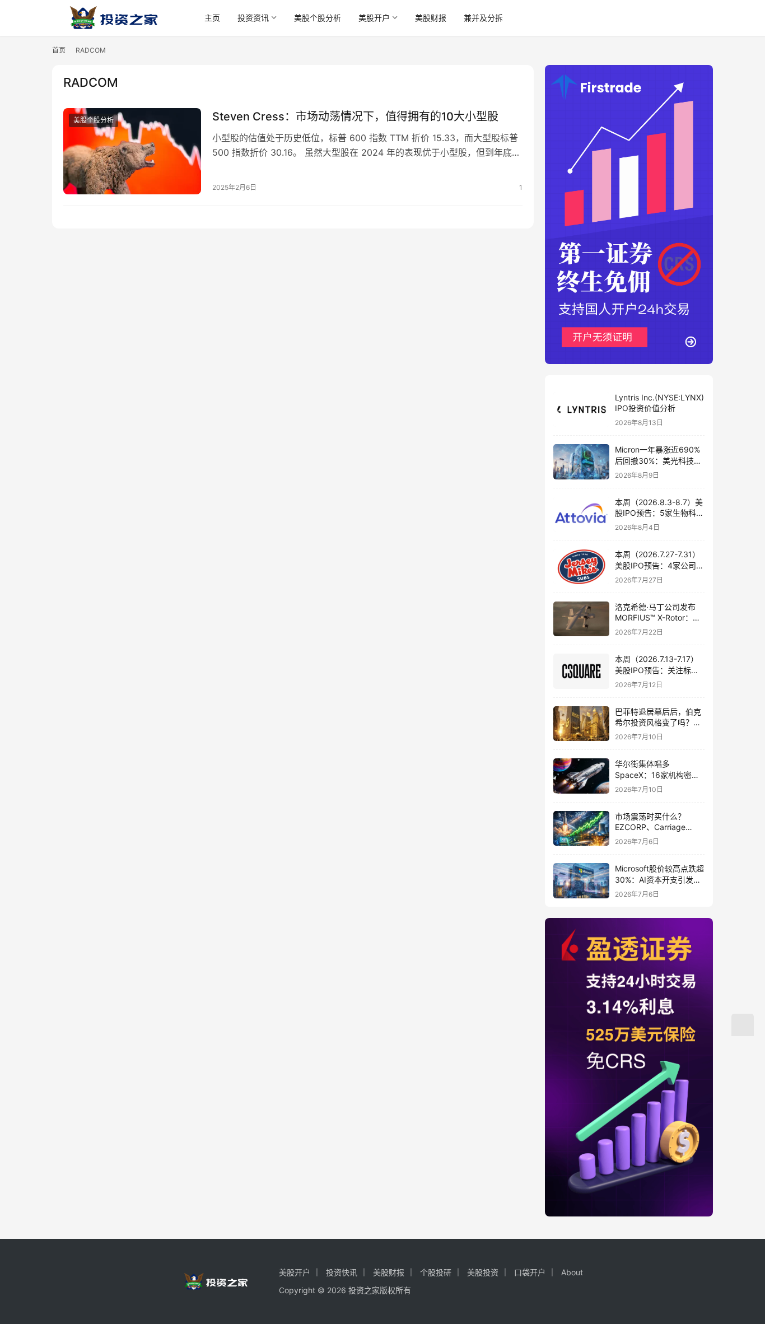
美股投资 (482, 1272)
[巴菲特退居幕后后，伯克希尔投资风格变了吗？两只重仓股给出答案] (581, 724)
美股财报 (430, 17)
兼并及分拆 (483, 17)
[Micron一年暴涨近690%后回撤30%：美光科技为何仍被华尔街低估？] (581, 461)
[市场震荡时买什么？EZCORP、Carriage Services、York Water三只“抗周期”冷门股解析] (581, 828)
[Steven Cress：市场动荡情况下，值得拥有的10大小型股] (132, 151)
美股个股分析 (317, 17)
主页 (212, 17)
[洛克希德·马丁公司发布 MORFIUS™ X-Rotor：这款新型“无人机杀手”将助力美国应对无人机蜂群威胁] (581, 619)
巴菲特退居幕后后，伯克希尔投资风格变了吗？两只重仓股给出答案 (658, 722)
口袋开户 (529, 1272)
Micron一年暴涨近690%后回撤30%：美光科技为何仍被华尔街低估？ (658, 460)
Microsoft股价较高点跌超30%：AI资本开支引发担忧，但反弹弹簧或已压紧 (659, 879)
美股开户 (374, 17)
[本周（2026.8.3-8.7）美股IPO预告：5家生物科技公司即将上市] (581, 514)
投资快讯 (341, 1272)
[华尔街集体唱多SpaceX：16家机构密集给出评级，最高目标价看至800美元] (581, 776)
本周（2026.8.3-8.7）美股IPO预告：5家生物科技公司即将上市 (659, 513)
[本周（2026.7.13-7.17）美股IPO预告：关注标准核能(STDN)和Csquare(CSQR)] (581, 671)
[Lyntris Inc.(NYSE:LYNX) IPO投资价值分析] (581, 409)
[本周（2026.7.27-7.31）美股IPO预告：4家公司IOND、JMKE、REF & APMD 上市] (581, 566)
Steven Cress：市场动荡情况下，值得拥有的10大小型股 (355, 116)
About (572, 1272)
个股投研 (435, 1272)
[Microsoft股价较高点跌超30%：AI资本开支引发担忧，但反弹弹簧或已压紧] (581, 880)
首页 (59, 50)
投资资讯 (253, 17)
